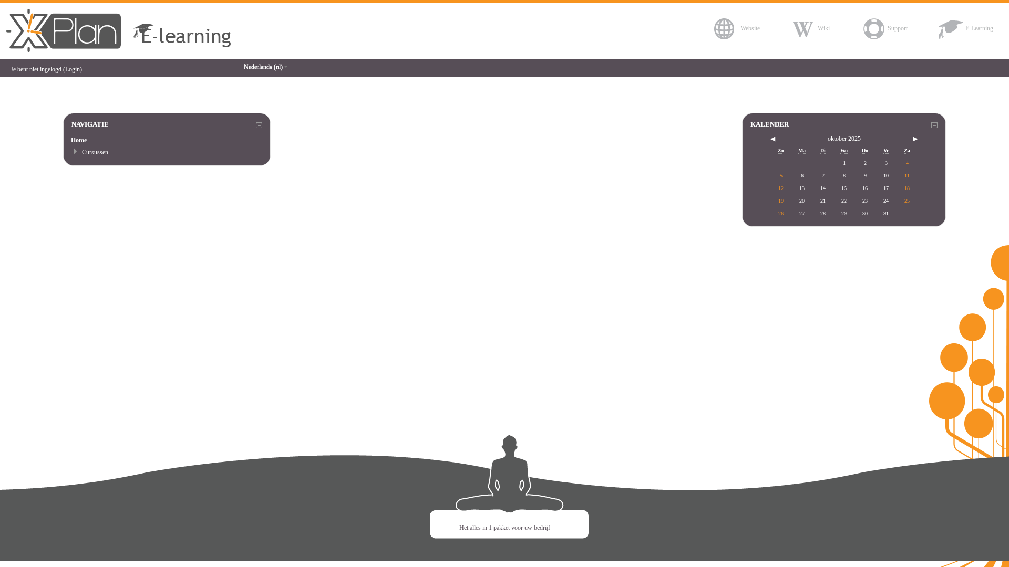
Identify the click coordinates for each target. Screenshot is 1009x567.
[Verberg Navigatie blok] (259, 125)
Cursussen (95, 152)
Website (750, 28)
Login (72, 69)
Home (79, 140)
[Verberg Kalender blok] (934, 125)
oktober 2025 (844, 138)
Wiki (824, 28)
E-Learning (979, 28)
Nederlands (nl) (263, 66)
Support (898, 28)
